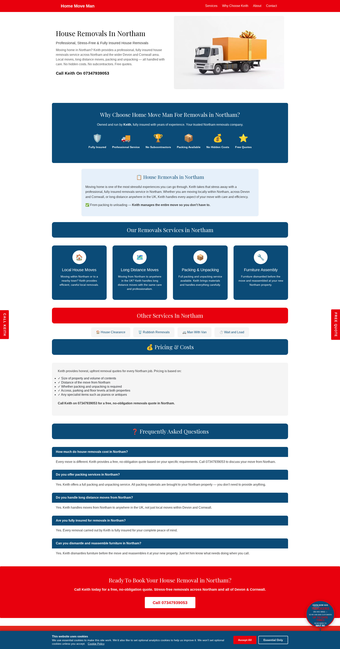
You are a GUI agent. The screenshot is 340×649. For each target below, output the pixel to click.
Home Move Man (77, 6)
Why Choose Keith (235, 5)
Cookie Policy (96, 643)
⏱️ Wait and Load (231, 332)
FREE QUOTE (335, 324)
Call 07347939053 (170, 602)
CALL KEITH (4, 324)
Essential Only (273, 640)
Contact (271, 5)
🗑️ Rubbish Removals (154, 332)
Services (211, 5)
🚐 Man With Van (194, 332)
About (257, 5)
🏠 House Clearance (110, 332)
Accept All (245, 640)
